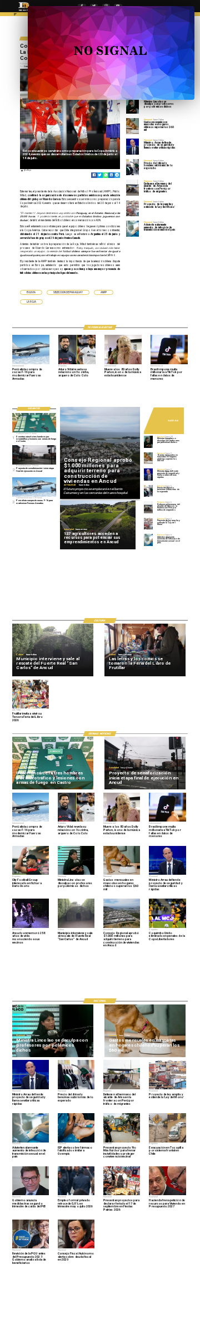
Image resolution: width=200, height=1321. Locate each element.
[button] (31, 292)
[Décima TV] (15, 15)
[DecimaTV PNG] (24, 12)
